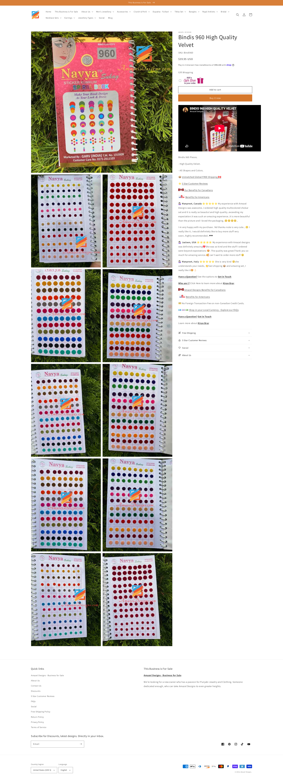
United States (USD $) (42, 770)
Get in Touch (224, 276)
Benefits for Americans (197, 197)
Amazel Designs (246, 772)
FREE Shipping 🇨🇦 (201, 176)
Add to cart (215, 89)
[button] (237, 14)
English (64, 770)
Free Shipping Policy (40, 711)
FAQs (33, 701)
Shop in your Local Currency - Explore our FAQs (214, 309)
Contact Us (36, 685)
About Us (35, 680)
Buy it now (215, 98)
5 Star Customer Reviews (195, 183)
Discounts (35, 691)
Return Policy (37, 717)
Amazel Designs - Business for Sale (47, 675)
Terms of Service (38, 727)
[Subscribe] (81, 744)
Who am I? (184, 283)
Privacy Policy (37, 722)
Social (34, 706)
